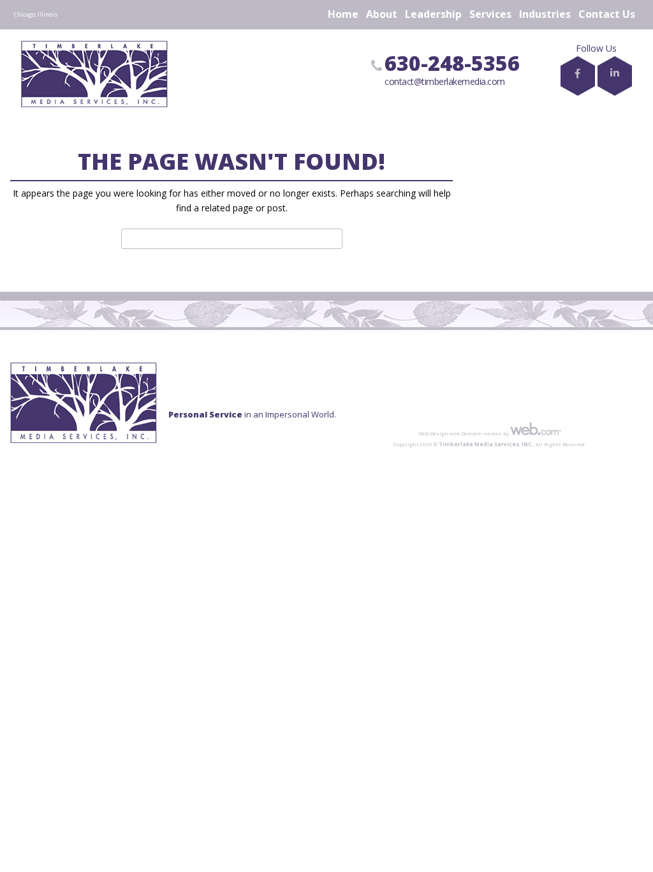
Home (343, 14)
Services (490, 14)
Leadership (433, 14)
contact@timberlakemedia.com (445, 81)
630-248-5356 (452, 63)
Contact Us (606, 14)
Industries (545, 14)
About (381, 14)
